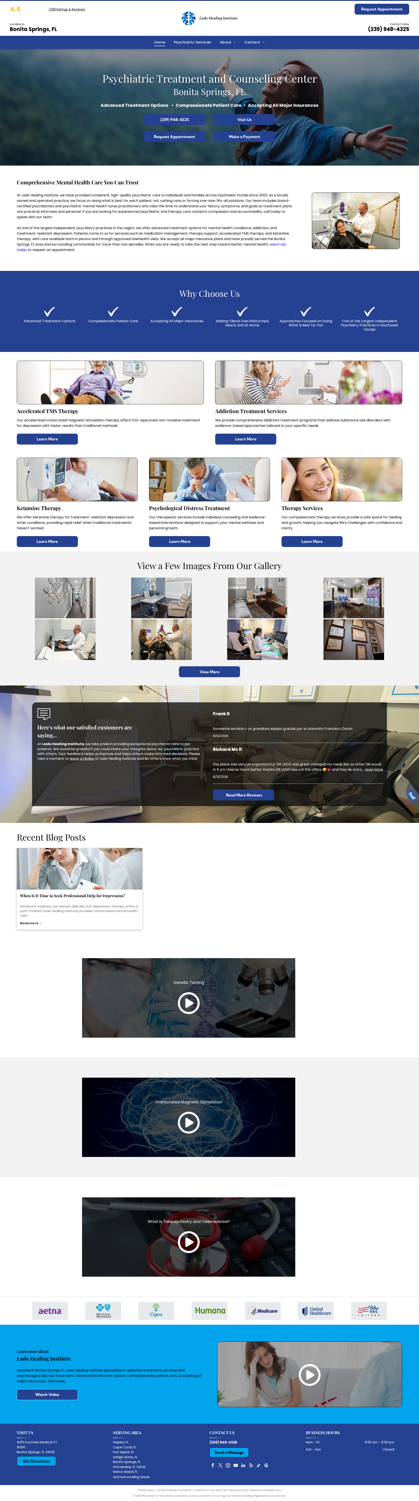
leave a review (82, 758)
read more (374, 769)
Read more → (31, 923)
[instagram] (228, 1466)
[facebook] (213, 1466)
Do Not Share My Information (174, 1490)
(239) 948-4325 (388, 29)
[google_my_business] (266, 1466)
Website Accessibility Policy (266, 1490)
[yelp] (251, 1466)
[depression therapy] (79, 869)
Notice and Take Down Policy (232, 1490)
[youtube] (235, 1466)
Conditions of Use (203, 1490)
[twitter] (220, 1466)
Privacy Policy (145, 1490)
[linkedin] (243, 1466)
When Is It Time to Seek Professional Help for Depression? (72, 895)
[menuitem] (160, 42)
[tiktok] (258, 1466)
